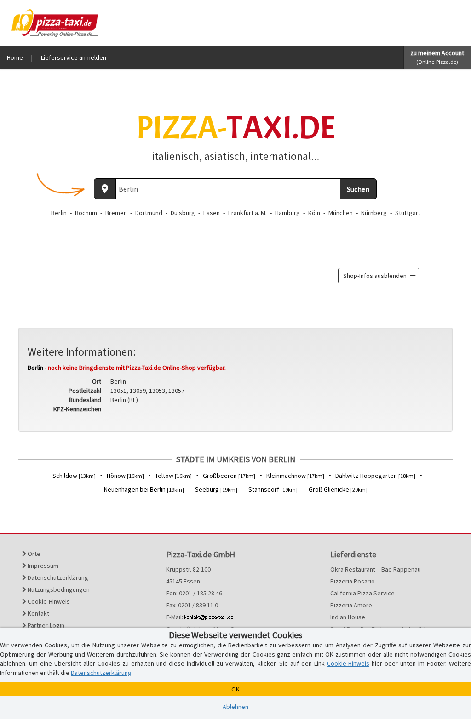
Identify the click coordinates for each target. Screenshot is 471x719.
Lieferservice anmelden (73, 57)
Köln (314, 213)
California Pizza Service (362, 593)
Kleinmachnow (295, 475)
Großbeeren (229, 475)
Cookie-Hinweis (48, 601)
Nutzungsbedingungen (58, 589)
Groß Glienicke (338, 489)
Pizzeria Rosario (352, 581)
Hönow (125, 475)
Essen (211, 213)
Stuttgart (407, 213)
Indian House (347, 617)
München (340, 213)
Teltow (173, 475)
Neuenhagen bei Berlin (144, 489)
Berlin (59, 213)
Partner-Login (45, 625)
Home (15, 57)
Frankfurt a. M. (247, 213)
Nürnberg (374, 213)
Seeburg (216, 489)
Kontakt (37, 613)
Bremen (116, 213)
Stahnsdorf (273, 489)
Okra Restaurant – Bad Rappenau (375, 569)
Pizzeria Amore (351, 605)
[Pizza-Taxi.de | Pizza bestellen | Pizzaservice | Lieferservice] (52, 22)
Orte (33, 553)
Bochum (86, 213)
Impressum (42, 565)
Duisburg (183, 213)
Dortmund (148, 213)
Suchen (358, 188)
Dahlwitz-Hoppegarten (375, 475)
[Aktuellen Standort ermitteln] (105, 188)
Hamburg (287, 213)
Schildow (74, 475)
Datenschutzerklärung (57, 577)
